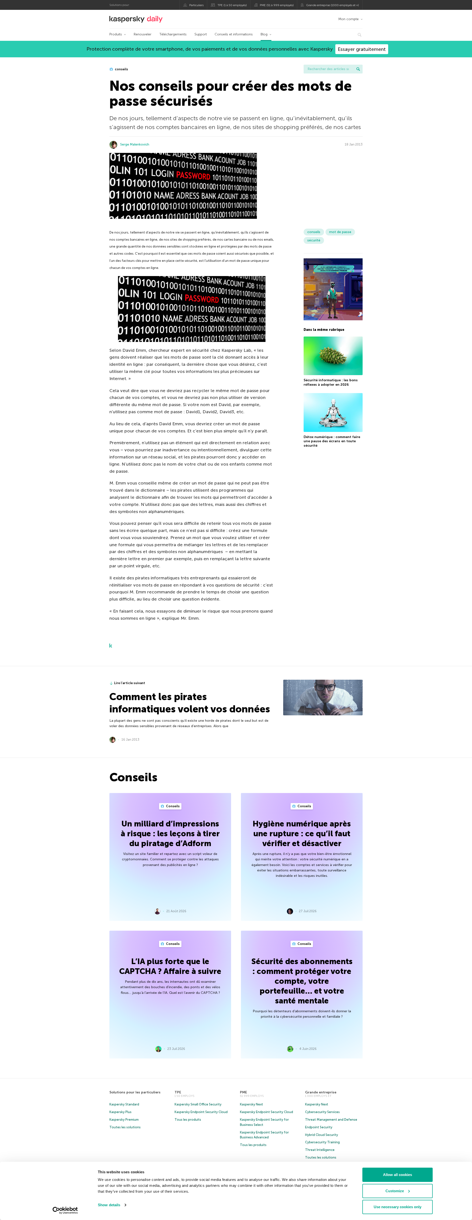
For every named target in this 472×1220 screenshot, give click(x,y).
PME (243, 1092)
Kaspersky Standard (124, 1104)
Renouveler (142, 34)
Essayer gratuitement (362, 49)
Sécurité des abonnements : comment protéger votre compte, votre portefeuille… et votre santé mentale (302, 981)
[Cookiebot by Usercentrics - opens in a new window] (65, 1210)
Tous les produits (188, 1119)
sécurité (313, 240)
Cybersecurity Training (322, 1142)
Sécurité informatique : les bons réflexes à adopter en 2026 (331, 382)
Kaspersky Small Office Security (198, 1104)
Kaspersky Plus (120, 1112)
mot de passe (340, 232)
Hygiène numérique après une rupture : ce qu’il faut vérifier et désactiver (302, 833)
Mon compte (348, 19)
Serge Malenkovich (134, 144)
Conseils (172, 806)
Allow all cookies (397, 1175)
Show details (109, 1205)
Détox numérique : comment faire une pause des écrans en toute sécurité (332, 441)
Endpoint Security (318, 1127)
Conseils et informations (234, 34)
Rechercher (358, 69)
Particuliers (196, 5)
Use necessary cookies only (397, 1207)
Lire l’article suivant (129, 683)
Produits (115, 34)
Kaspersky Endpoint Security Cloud (201, 1112)
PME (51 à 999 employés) (277, 5)
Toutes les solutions (125, 1127)
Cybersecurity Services (322, 1112)
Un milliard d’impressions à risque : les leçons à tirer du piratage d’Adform (170, 833)
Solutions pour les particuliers (135, 1092)
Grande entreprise (320, 1092)
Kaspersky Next (251, 1104)
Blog (264, 34)
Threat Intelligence (320, 1150)
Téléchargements (173, 34)
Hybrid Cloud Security (321, 1135)
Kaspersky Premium (124, 1119)
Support (200, 34)
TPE (178, 1092)
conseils (121, 69)
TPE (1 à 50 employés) (232, 5)
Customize (394, 1191)
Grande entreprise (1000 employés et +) (332, 5)
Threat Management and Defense (331, 1119)
